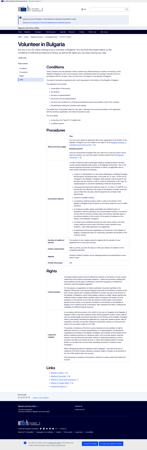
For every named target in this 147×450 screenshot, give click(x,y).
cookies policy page (54, 443)
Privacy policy (68, 432)
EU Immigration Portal (51, 37)
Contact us (63, 429)
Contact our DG (80, 409)
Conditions (23, 68)
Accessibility (89, 432)
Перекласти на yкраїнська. (31, 22)
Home (20, 32)
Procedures (23, 72)
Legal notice (79, 432)
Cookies (58, 432)
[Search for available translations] (95, 145)
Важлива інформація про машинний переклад (56, 22)
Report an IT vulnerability (25, 432)
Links (21, 80)
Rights (21, 76)
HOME (20, 37)
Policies (26, 37)
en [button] (85, 9)
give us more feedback (42, 398)
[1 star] (19, 397)
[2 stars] (20, 397)
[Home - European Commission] (32, 8)
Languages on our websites (44, 432)
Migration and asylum (37, 37)
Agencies (63, 32)
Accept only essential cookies (111, 444)
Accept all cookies (90, 444)
